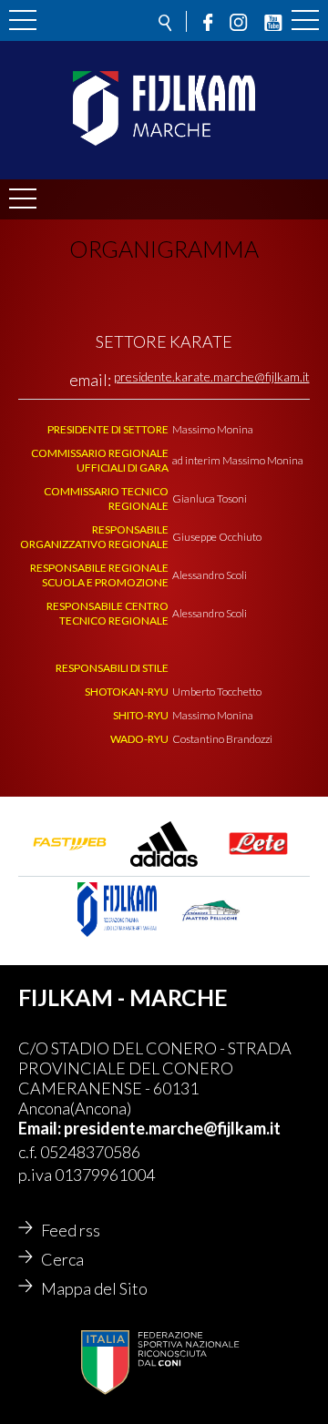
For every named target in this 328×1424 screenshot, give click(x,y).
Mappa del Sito (94, 1288)
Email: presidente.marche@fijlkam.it (149, 1128)
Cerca (62, 1259)
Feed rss (70, 1230)
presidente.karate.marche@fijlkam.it (212, 376)
